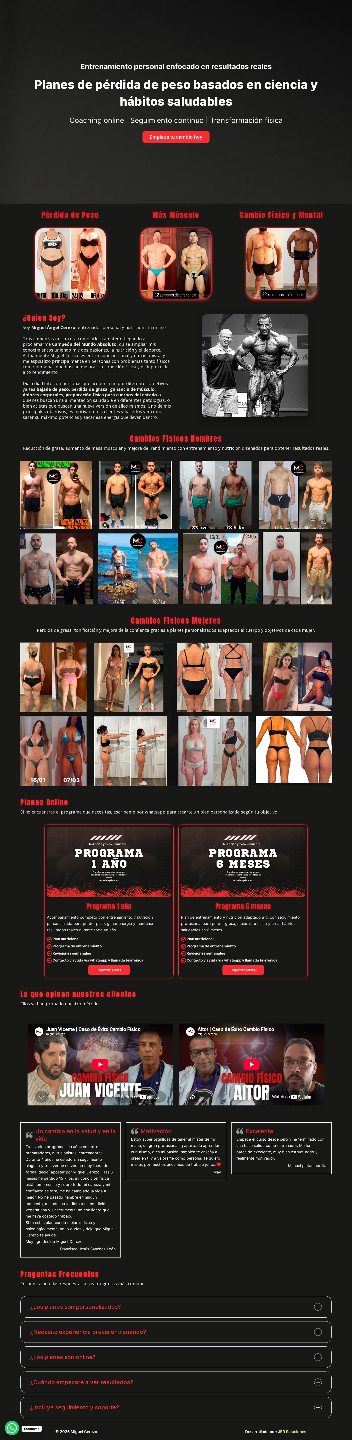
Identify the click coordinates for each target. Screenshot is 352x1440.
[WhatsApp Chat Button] (12, 1428)
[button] (176, 137)
